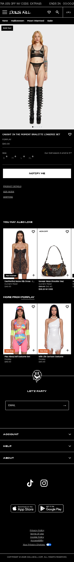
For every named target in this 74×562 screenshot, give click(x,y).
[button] (4, 12)
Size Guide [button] (8, 192)
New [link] (5, 21)
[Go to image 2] (35, 126)
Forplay (6, 139)
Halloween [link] (17, 21)
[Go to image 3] (37, 126)
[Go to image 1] (32, 126)
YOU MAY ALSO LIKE (18, 222)
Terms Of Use (37, 534)
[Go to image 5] (41, 126)
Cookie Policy (37, 537)
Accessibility (37, 541)
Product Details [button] (12, 186)
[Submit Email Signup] (64, 405)
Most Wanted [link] (35, 21)
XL (30, 158)
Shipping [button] (8, 197)
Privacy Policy (37, 530)
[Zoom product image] (37, 76)
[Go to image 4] (39, 126)
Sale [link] (50, 21)
